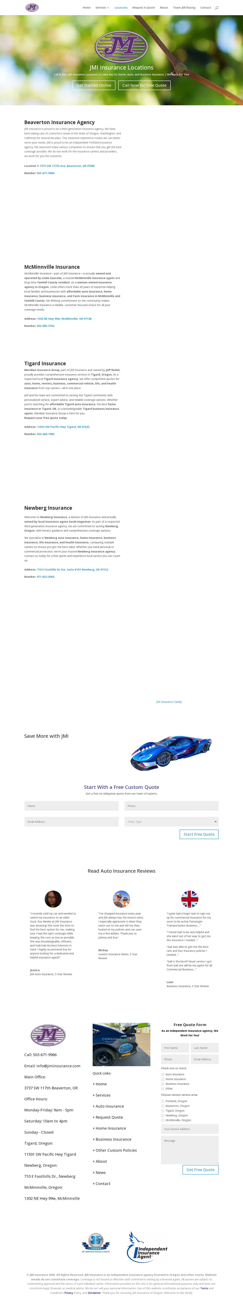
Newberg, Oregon (177, 1115)
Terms (204, 1288)
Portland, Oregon (176, 1101)
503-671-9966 (45, 173)
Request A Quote (144, 7)
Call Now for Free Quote (144, 85)
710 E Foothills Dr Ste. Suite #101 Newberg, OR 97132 (72, 569)
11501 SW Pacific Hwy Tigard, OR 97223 (63, 427)
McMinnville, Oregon (178, 1120)
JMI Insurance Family (169, 702)
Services (100, 7)
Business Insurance (177, 1084)
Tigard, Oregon (175, 1110)
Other (169, 1088)
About (164, 7)
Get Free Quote (201, 1169)
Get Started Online (94, 85)
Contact (205, 7)
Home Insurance (176, 1079)
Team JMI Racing (184, 7)
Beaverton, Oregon (178, 1106)
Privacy (68, 1293)
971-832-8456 (45, 577)
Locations (121, 7)
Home (87, 7)
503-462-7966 (45, 434)
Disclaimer (94, 1293)
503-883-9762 (45, 326)
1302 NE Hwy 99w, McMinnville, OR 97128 (64, 318)
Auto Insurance (175, 1074)
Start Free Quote (199, 834)
